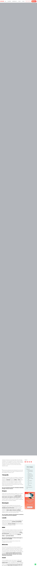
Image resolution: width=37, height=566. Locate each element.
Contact (23, 1)
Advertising (29, 470)
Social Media (30, 480)
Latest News (30, 476)
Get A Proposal (34, 1)
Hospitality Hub (14, 1)
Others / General (30, 478)
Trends (29, 485)
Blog (27, 469)
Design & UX (30, 474)
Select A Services (28, 1)
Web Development (29, 487)
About (19, 1)
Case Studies (9, 1)
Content (29, 473)
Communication (30, 471)
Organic (29, 477)
